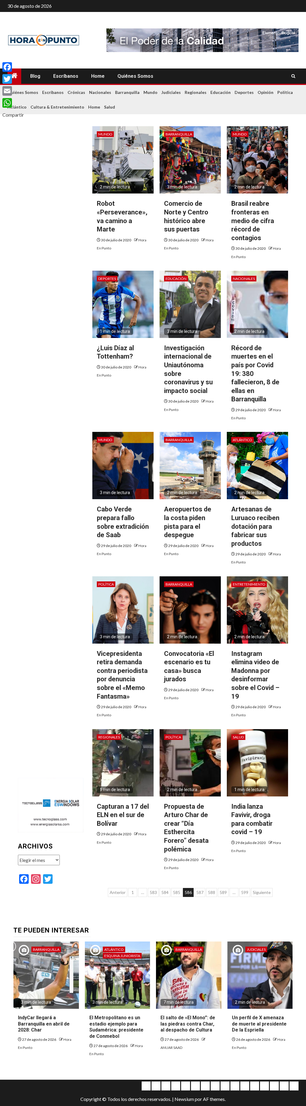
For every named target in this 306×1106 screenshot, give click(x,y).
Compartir (13, 115)
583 (153, 892)
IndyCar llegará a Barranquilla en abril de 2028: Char (44, 1024)
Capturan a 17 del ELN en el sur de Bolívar (123, 815)
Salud (109, 106)
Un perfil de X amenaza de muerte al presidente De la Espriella (259, 1024)
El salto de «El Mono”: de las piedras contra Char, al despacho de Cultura (187, 1024)
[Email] (13, 91)
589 (223, 892)
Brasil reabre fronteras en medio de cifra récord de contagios (252, 220)
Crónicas (76, 92)
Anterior (118, 892)
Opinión (265, 92)
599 (244, 892)
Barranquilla (127, 92)
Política (285, 92)
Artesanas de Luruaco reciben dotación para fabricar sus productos (255, 526)
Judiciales (171, 92)
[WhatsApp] (13, 103)
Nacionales (100, 92)
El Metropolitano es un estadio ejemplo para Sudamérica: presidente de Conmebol (116, 1027)
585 (176, 892)
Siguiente (262, 892)
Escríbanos (65, 76)
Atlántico (242, 440)
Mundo (150, 92)
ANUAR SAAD (171, 1047)
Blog (35, 76)
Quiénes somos (135, 76)
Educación (220, 92)
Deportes (244, 92)
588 (211, 892)
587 (200, 892)
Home (98, 76)
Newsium (184, 1099)
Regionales (195, 92)
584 (165, 892)
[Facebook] (13, 67)
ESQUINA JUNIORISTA (122, 955)
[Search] (293, 76)
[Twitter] (13, 79)
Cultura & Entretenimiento (57, 106)
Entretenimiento (249, 584)
